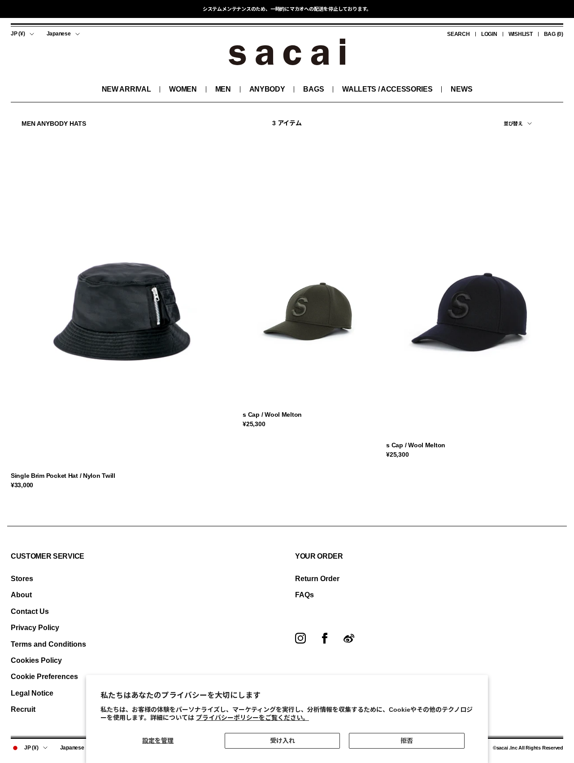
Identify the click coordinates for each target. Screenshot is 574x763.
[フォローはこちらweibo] (349, 638)
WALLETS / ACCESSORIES (387, 89)
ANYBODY (267, 89)
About (21, 595)
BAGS (313, 89)
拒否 (406, 740)
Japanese (59, 34)
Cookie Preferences (44, 676)
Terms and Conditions (48, 644)
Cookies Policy (36, 660)
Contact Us (30, 611)
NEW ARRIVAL (126, 89)
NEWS (461, 89)
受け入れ (282, 740)
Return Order (317, 578)
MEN (223, 89)
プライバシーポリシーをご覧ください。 (252, 717)
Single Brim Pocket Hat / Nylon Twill (63, 475)
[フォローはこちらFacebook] (324, 638)
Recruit (23, 709)
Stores (22, 578)
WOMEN (182, 89)
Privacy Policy (35, 627)
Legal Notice (32, 693)
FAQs (304, 595)
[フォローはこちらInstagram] (300, 638)
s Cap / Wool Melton (272, 414)
